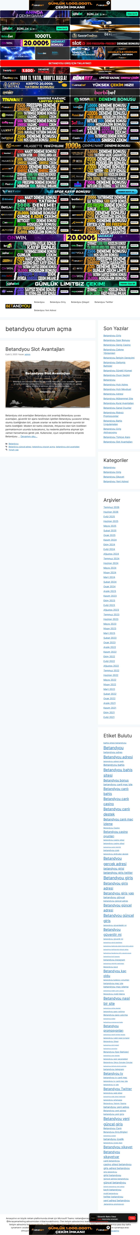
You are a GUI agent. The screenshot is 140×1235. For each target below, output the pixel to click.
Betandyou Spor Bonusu (116, 340)
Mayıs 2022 (109, 679)
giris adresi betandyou (116, 1168)
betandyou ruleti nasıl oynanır (116, 1038)
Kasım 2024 (110, 540)
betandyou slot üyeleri (111, 1045)
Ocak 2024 (109, 586)
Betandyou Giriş (58, 302)
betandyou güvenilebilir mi (114, 925)
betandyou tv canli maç (115, 1077)
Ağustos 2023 (111, 610)
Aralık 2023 (109, 591)
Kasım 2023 (110, 596)
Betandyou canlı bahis (116, 791)
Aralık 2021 (109, 703)
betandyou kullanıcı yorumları (116, 980)
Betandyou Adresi (113, 394)
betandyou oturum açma (43, 447)
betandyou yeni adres (116, 1106)
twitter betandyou (113, 1196)
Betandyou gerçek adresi (114, 861)
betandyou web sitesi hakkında (114, 1097)
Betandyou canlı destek (116, 811)
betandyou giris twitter (118, 872)
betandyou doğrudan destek (115, 854)
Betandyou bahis (113, 765)
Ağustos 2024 (111, 554)
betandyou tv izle (111, 1085)
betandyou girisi (113, 868)
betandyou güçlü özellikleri (112, 942)
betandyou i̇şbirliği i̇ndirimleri (113, 963)
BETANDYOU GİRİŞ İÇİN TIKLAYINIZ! (70, 63)
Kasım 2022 (109, 651)
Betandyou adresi (118, 757)
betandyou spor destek (111, 1055)
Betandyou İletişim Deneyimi (119, 357)
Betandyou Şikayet (80, 302)
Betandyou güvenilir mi (112, 932)
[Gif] (70, 145)
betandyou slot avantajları (67, 447)
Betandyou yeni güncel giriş (116, 1121)
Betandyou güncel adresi (20, 447)
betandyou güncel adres (115, 901)
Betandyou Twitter (117, 1089)
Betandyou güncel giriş (118, 918)
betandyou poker (109, 1019)
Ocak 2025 (109, 535)
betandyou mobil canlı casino (113, 991)
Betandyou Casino (111, 828)
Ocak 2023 (109, 642)
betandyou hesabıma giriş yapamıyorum (117, 953)
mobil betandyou (110, 1193)
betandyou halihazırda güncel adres (115, 949)
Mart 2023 (109, 633)
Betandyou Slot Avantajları (34, 349)
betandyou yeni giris (113, 1114)
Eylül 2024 (109, 549)
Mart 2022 (109, 689)
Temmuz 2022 (111, 670)
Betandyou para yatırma (115, 1015)
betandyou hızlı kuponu (111, 956)
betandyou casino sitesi (113, 840)
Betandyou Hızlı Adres (115, 384)
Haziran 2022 (110, 675)
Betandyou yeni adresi (114, 1110)
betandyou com (111, 850)
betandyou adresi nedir (113, 761)
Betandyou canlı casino (116, 801)
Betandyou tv (113, 1073)
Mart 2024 (109, 577)
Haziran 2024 (110, 563)
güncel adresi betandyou (116, 1179)
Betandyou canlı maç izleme (118, 821)
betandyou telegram (113, 1069)
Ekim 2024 (109, 544)
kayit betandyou (112, 1189)
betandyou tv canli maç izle (115, 1081)
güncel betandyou (114, 1182)
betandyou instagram (114, 960)
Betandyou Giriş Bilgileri (115, 1132)
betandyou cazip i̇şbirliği (112, 847)
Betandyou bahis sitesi (117, 772)
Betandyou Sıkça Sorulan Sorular (117, 1062)
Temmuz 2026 (111, 507)
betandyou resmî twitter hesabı (114, 1035)
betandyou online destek (112, 1008)
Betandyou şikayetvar (111, 1154)
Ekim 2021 (109, 712)
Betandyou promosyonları (113, 1028)
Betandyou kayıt (110, 967)
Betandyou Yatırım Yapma (114, 1103)
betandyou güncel (114, 897)
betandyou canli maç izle (117, 784)
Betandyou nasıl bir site (116, 1001)
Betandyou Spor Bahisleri (116, 1052)
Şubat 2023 (109, 638)
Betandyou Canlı (112, 1128)
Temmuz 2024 (111, 558)
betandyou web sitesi (112, 1093)
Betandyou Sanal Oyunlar (117, 408)
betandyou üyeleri (109, 1136)
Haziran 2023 (110, 619)
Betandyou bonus (116, 780)
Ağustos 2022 (111, 665)
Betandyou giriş (118, 877)
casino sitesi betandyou (117, 1164)
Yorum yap (14, 450)
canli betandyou (111, 1161)
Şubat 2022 (109, 693)
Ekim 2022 (109, 656)
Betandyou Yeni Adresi (45, 310)
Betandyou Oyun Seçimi (116, 375)
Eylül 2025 (109, 516)
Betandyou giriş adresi (115, 885)
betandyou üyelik (113, 1139)
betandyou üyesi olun (112, 1143)
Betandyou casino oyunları (115, 834)
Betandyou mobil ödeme (114, 994)
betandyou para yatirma (114, 1011)
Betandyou (39, 302)
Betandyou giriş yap (118, 893)
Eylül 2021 (109, 717)
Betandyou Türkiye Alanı (116, 437)
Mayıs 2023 (109, 624)
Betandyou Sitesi (110, 1041)
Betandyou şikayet (117, 1147)
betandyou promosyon (113, 1204)
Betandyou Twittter (104, 302)
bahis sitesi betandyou (114, 743)
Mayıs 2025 (109, 526)
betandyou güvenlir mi (113, 939)
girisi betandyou (112, 1175)
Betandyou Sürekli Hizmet (117, 370)
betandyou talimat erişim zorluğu (114, 1066)
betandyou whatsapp (112, 1100)
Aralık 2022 (109, 647)
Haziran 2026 (110, 512)
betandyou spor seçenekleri (115, 1059)
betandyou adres (112, 752)
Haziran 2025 (110, 521)
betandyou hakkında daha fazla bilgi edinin (118, 946)
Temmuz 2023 (111, 614)
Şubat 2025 (109, 530)
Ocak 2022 (109, 698)
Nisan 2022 (109, 684)
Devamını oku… (29, 436)
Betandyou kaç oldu (114, 973)
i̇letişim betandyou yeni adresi (113, 1187)
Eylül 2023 (109, 605)
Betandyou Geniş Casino (117, 345)
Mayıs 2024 (109, 568)
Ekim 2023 (109, 600)
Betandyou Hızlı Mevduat (117, 389)
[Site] (35, 107)
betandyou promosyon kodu (113, 1022)
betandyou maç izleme (116, 986)
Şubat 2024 (109, 582)
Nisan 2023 (109, 628)
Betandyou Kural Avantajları (118, 403)
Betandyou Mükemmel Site (118, 398)
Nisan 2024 (109, 572)
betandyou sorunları (110, 1048)
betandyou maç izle (113, 983)
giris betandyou (110, 1172)
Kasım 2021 (109, 707)
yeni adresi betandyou (116, 1200)
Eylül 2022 (109, 661)
